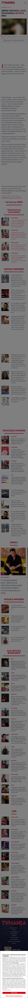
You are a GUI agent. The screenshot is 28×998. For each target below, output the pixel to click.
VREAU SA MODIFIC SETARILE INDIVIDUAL (14, 995)
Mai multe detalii (15, 962)
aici (3, 971)
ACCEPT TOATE (14, 992)
